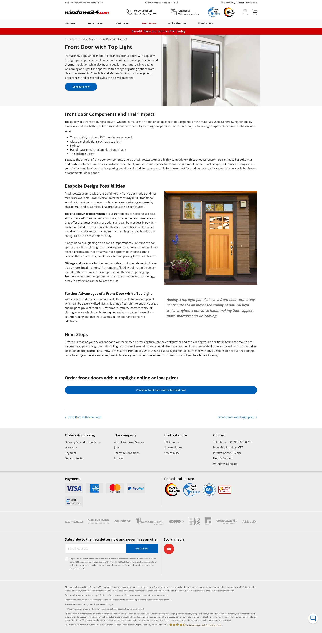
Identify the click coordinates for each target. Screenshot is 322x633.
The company (125, 435)
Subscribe (142, 548)
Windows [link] (70, 23)
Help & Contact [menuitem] (222, 458)
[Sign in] (245, 12)
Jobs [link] (117, 447)
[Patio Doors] (131, 23)
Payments (73, 478)
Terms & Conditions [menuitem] (127, 453)
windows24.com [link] (87, 624)
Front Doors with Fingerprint (236, 417)
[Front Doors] (158, 23)
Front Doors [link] (149, 23)
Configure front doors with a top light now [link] (161, 390)
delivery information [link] (224, 590)
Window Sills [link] (205, 23)
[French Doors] (105, 23)
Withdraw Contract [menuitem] (225, 464)
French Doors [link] (96, 23)
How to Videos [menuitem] (173, 447)
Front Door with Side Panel (84, 417)
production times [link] (104, 613)
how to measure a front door (122, 351)
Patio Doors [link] (123, 23)
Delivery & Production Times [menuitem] (83, 442)
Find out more (175, 435)
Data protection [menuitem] (75, 458)
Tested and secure (179, 478)
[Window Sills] (215, 23)
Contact (219, 435)
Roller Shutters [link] (177, 23)
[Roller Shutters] (188, 23)
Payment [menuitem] (70, 453)
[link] (74, 488)
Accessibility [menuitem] (171, 453)
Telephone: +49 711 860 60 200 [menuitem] (232, 442)
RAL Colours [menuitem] (171, 442)
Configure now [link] (81, 86)
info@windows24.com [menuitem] (227, 453)
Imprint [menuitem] (119, 458)
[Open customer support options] (313, 618)
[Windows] (77, 23)
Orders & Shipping (80, 435)
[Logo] (87, 12)
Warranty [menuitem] (71, 447)
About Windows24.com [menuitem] (129, 442)
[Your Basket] (254, 12)
